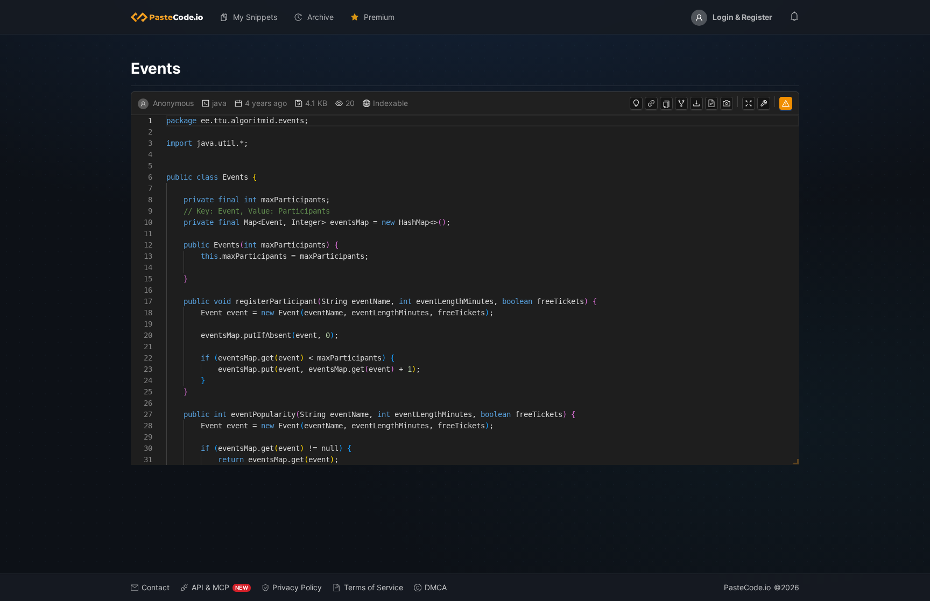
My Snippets (255, 17)
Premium (379, 17)
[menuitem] (171, 17)
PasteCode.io (747, 587)
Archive (320, 17)
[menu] (465, 17)
